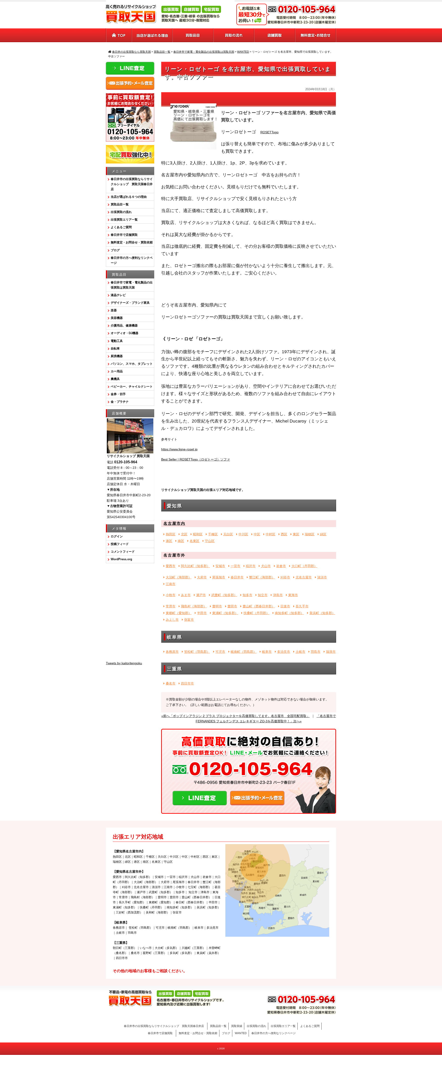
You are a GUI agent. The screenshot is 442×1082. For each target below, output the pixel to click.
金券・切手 (118, 394)
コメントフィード (123, 551)
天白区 (228, 534)
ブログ (115, 250)
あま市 (186, 595)
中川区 (243, 534)
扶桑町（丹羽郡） (256, 613)
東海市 (293, 595)
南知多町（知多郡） (289, 613)
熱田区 (170, 534)
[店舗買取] (274, 35)
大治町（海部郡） (179, 577)
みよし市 (172, 619)
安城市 (220, 566)
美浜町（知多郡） (322, 613)
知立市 (263, 595)
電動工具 (117, 341)
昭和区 (198, 534)
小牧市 (170, 595)
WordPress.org (121, 559)
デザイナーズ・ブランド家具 (130, 302)
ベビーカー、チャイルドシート (132, 386)
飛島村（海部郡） (194, 606)
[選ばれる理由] (152, 35)
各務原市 (172, 651)
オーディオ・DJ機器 (124, 333)
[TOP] (119, 35)
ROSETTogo (269, 132)
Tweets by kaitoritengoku (124, 663)
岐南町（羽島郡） (243, 651)
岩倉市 (281, 566)
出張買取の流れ (121, 212)
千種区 (213, 534)
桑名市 (170, 683)
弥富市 (189, 619)
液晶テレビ (118, 295)
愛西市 (170, 566)
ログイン (117, 536)
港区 (169, 541)
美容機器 (117, 318)
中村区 (270, 534)
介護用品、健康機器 (124, 325)
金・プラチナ (120, 401)
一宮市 (235, 566)
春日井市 (237, 577)
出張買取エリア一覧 (124, 219)
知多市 (247, 595)
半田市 (202, 613)
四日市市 (187, 683)
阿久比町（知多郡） (195, 566)
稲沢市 (251, 566)
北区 (184, 534)
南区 (181, 541)
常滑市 (170, 606)
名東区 (194, 541)
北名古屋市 (304, 577)
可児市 (220, 651)
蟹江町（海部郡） (262, 577)
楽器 (114, 310)
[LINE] (200, 802)
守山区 (210, 541)
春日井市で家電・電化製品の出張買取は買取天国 (132, 285)
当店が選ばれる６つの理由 (129, 196)
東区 (296, 534)
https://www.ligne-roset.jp (179, 449)
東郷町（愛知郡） (179, 613)
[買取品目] (193, 35)
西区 (284, 534)
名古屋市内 (174, 523)
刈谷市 (285, 577)
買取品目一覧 (120, 204)
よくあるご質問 (121, 227)
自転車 (115, 348)
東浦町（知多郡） (225, 613)
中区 (257, 534)
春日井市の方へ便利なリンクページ (132, 260)
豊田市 (232, 606)
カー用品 (117, 371)
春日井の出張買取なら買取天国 (221, 1062)
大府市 (202, 577)
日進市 (285, 606)
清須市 (322, 577)
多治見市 (283, 651)
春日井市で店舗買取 (126, 234)
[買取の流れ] (234, 35)
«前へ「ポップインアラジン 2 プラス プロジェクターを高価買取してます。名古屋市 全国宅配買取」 (235, 716)
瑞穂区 (309, 534)
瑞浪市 (331, 651)
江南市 (170, 584)
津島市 (278, 595)
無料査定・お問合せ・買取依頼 (132, 242)
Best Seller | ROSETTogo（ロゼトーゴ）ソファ (195, 459)
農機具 (115, 379)
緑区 (323, 534)
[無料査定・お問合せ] (315, 35)
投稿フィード (120, 544)
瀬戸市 (201, 595)
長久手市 (302, 606)
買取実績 (236, 1026)
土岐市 (300, 651)
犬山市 (266, 566)
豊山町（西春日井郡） (259, 606)
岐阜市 (267, 651)
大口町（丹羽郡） (304, 566)
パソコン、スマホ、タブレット (132, 363)
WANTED (241, 1033)
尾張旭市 (218, 577)
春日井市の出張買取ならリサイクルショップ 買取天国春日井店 (132, 184)
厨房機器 (117, 356)
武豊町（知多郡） (224, 595)
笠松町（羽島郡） (197, 651)
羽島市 (315, 651)
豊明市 (217, 606)
